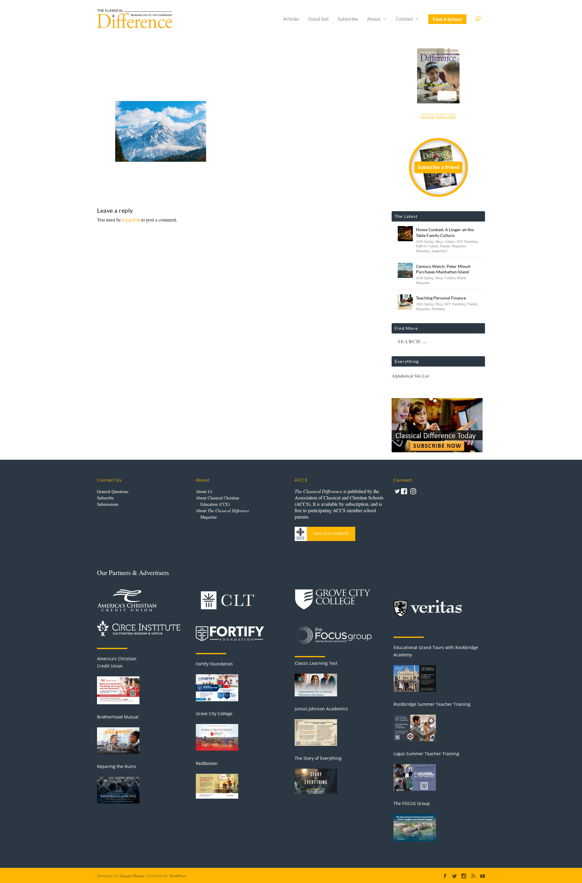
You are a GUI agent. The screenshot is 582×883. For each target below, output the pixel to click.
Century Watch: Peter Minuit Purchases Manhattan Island (443, 269)
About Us (204, 491)
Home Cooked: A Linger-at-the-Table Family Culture (445, 232)
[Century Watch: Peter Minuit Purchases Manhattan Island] (405, 270)
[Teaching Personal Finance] (405, 302)
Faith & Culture (427, 245)
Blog (439, 241)
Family (445, 245)
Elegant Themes (131, 875)
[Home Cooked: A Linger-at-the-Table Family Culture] (405, 233)
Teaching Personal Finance (441, 297)
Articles (291, 19)
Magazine (459, 245)
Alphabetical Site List (410, 376)
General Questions (112, 491)
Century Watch (455, 277)
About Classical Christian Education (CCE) (217, 501)
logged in (131, 219)
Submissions (107, 504)
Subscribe (348, 19)
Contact (404, 19)
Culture (449, 241)
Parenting (423, 250)
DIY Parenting (467, 241)
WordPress (177, 875)
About (373, 19)
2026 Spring (425, 241)
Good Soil (318, 19)
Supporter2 (439, 250)
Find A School (447, 19)
